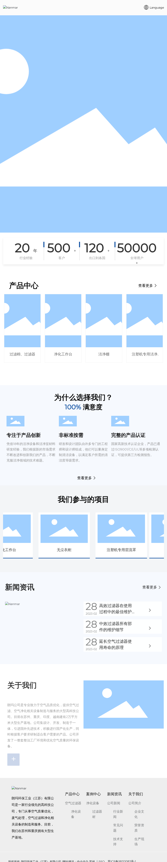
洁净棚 (103, 354)
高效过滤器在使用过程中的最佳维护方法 (115, 611)
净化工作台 (63, 354)
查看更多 (146, 285)
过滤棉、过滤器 (22, 354)
